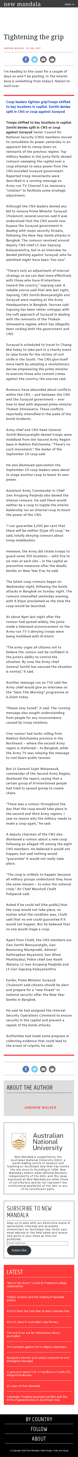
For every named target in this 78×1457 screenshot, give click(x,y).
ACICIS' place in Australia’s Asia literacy (32, 1322)
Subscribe (19, 1250)
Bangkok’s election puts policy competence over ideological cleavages (38, 1360)
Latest (15, 1272)
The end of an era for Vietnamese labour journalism (33, 1335)
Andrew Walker (14, 48)
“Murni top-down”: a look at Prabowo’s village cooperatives (37, 1285)
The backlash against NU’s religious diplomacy (37, 1347)
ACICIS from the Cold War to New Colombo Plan (38, 1311)
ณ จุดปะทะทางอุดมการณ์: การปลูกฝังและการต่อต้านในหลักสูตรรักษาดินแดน (39, 1374)
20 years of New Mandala (23, 1386)
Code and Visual (60, 1450)
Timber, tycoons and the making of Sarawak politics (35, 1299)
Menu (68, 4)
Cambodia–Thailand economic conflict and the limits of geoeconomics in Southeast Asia (37, 1399)
